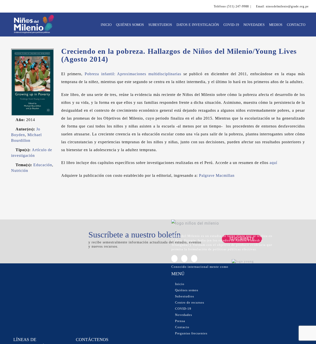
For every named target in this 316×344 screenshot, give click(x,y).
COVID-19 (183, 308)
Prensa (180, 321)
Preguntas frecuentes (191, 333)
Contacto (182, 327)
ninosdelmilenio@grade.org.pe (287, 6)
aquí (273, 163)
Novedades (183, 315)
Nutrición (19, 170)
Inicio (179, 284)
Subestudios (184, 296)
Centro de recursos (189, 302)
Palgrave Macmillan (217, 175)
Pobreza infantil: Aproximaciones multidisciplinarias (133, 74)
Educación (42, 165)
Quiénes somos (186, 290)
